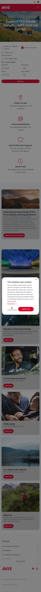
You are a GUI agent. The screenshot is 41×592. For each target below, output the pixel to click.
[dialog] (20, 296)
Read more (11, 304)
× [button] (36, 279)
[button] (12, 309)
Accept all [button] (26, 309)
